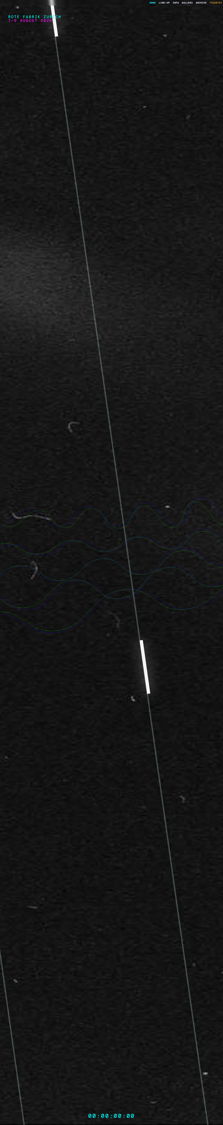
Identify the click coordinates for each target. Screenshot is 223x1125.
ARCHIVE (201, 3)
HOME (153, 3)
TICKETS (215, 3)
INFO (176, 3)
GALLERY (187, 3)
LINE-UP (164, 3)
